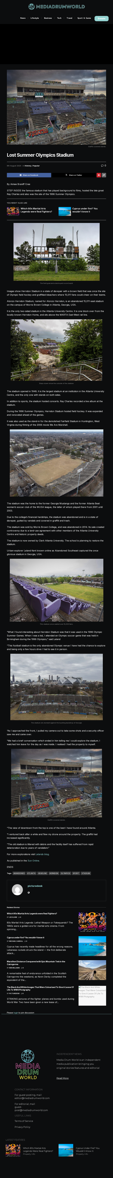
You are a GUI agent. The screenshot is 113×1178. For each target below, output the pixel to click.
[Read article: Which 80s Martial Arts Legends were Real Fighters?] (13, 211)
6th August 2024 (14, 166)
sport (76, 873)
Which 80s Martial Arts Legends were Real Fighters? (32, 913)
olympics (65, 873)
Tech (59, 18)
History (28, 166)
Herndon (53, 873)
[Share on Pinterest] (99, 175)
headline (42, 873)
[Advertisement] (56, 44)
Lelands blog (42, 854)
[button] (102, 18)
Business (48, 18)
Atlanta (31, 873)
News (22, 18)
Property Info (29, 1154)
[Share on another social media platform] (104, 175)
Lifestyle (35, 18)
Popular (36, 166)
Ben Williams (14, 968)
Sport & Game (84, 18)
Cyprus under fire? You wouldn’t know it (25, 937)
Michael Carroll (16, 941)
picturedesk (35, 885)
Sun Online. (34, 860)
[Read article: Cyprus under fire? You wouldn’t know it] (65, 211)
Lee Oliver (13, 917)
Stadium (86, 873)
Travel (69, 18)
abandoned (19, 873)
